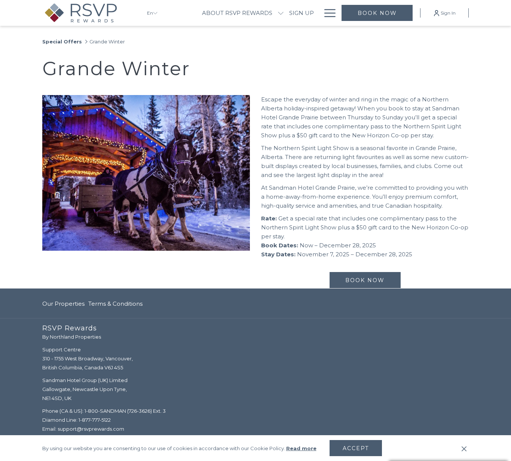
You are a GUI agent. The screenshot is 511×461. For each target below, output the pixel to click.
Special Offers (62, 42)
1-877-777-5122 (95, 420)
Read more (301, 448)
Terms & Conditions (115, 303)
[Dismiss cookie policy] (464, 448)
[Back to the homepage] (89, 13)
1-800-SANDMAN (105, 411)
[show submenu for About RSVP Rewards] (280, 13)
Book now (377, 13)
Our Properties (63, 303)
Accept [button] (356, 448)
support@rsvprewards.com (91, 429)
